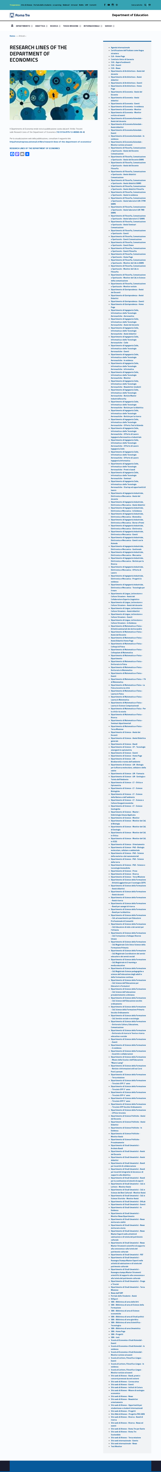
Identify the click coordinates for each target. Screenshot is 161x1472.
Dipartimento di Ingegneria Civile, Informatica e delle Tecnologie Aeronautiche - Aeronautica (125, 313)
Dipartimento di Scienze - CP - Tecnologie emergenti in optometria (128, 748)
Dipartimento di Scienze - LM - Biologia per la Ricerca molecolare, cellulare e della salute (128, 767)
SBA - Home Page (118, 1331)
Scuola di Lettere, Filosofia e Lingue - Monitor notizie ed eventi (126, 1371)
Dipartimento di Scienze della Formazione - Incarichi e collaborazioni (128, 1052)
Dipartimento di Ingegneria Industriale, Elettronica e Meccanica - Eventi (127, 533)
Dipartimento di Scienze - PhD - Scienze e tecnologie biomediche (128, 866)
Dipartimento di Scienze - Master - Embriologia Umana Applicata (125, 813)
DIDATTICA (40, 25)
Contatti (93, 5)
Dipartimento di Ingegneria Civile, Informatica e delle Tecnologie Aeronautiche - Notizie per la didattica (127, 404)
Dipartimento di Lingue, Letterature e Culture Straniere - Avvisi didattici (126, 610)
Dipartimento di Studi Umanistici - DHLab (128, 1201)
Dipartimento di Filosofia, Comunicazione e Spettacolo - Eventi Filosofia (128, 250)
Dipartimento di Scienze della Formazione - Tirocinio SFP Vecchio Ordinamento (128, 1105)
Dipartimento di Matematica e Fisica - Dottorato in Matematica (127, 669)
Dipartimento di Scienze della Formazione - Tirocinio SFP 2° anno (128, 1082)
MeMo (81, 5)
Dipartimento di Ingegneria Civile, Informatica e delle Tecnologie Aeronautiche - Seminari (125, 475)
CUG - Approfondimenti (120, 62)
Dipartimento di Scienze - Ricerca (125, 874)
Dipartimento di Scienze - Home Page (126, 755)
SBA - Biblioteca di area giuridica (124, 1319)
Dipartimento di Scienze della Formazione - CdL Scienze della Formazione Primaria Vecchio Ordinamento (128, 1009)
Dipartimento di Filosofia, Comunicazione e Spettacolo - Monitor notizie (128, 285)
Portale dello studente (42, 5)
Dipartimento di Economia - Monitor (126, 109)
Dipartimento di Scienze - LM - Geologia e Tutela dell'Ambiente (128, 778)
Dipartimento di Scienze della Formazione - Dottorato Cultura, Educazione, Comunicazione (128, 1024)
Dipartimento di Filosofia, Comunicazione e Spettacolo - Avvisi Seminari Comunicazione (128, 224)
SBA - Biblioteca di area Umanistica (125, 1328)
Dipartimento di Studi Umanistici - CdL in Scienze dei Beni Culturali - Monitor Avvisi (128, 1191)
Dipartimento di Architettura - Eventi (126, 83)
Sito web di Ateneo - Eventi (122, 1384)
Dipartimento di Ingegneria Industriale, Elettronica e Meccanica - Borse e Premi (127, 521)
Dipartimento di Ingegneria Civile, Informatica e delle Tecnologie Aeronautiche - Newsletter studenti (126, 384)
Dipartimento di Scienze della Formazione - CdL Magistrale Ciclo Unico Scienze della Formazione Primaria (128, 944)
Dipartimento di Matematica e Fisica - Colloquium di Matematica (127, 651)
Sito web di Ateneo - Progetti (123, 1411)
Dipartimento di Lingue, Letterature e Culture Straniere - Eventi (126, 616)
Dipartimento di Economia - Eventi (125, 103)
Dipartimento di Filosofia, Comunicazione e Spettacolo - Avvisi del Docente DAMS (128, 158)
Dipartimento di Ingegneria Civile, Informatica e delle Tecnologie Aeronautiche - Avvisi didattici (125, 331)
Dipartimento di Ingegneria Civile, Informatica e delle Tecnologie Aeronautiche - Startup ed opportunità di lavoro (128, 486)
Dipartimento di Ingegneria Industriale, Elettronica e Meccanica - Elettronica (127, 527)
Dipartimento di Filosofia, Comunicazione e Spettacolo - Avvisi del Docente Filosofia (128, 165)
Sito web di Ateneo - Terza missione (126, 1437)
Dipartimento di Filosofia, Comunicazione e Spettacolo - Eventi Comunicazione (128, 238)
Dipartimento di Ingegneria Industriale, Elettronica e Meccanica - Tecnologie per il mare (128, 587)
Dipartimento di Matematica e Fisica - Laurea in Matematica (127, 698)
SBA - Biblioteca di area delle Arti (125, 1301)
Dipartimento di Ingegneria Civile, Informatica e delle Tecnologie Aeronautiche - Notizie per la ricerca (126, 413)
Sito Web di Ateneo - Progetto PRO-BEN (128, 1414)
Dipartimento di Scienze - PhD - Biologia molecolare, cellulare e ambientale (127, 849)
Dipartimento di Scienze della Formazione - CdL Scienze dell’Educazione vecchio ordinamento (128, 1001)
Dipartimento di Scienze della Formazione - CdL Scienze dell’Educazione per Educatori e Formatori (128, 983)
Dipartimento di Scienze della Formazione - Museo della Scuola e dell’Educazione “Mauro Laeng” (128, 1060)
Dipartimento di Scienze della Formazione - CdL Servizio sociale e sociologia (128, 1017)
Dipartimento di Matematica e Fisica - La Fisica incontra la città (128, 686)
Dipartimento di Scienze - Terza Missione (128, 876)
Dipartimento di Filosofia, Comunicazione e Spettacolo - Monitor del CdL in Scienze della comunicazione (128, 277)
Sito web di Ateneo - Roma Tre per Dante (128, 1428)
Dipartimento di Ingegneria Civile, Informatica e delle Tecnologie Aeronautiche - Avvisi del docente (125, 322)
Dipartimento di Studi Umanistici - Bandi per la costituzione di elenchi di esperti (128, 1179)
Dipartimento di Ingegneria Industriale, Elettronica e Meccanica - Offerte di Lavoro (127, 570)
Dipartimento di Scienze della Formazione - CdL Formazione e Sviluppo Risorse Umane (128, 936)
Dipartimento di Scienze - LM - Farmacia (127, 773)
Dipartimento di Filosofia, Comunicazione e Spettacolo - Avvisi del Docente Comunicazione (128, 150)
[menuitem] (12, 26)
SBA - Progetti (117, 1334)
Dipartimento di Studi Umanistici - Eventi (128, 1204)
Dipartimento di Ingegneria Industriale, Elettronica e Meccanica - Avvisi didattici (128, 503)
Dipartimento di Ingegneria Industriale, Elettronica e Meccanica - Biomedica (127, 515)
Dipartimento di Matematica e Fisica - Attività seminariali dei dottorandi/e (127, 627)
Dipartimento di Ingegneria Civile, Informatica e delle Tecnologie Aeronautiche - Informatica (125, 366)
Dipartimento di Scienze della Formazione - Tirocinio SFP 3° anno (128, 1088)
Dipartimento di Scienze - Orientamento (128, 844)
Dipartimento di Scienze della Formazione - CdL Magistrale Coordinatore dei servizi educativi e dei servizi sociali (128, 953)
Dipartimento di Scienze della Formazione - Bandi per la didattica (128, 911)
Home (12, 35)
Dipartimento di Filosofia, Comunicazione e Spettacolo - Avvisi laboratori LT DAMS (128, 217)
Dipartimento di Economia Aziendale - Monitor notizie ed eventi (127, 143)
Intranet (74, 5)
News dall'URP (117, 1293)
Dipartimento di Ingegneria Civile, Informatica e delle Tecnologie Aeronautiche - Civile (125, 339)
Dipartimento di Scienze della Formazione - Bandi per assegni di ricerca (128, 905)
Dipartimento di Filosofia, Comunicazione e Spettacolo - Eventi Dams (128, 244)
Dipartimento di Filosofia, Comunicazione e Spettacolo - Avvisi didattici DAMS (128, 182)
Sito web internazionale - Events (124, 1440)
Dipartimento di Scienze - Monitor (125, 817)
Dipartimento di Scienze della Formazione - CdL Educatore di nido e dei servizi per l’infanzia (128, 927)
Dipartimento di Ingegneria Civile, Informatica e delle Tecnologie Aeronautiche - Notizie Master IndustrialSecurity (125, 394)
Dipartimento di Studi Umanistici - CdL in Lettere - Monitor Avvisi (128, 1185)
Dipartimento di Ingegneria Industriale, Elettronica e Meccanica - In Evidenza (127, 509)
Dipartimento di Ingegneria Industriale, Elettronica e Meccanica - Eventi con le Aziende (127, 540)
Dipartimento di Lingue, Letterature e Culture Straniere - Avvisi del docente (126, 604)
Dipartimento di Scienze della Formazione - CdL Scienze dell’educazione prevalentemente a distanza (128, 992)
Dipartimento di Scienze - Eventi (124, 753)
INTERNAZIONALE (92, 25)
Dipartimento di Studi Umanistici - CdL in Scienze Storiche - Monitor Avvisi (128, 1197)
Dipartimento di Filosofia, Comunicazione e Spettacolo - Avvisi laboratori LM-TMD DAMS (128, 210)
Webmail (66, 5)
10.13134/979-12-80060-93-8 (70, 132)
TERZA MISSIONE (70, 25)
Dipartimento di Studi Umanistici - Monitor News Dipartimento (125, 1215)
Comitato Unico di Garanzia (122, 59)
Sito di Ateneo (26, 5)
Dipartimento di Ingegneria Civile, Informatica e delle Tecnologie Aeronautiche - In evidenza (125, 357)
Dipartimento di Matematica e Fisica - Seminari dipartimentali (127, 722)
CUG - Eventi (116, 65)
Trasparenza (15, 5)
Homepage (12, 25)
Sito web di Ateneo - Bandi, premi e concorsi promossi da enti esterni (125, 1377)
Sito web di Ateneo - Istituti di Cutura (127, 1387)
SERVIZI (108, 25)
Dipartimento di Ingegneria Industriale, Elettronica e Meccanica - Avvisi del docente (127, 496)
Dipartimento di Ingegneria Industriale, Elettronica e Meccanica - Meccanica (127, 553)
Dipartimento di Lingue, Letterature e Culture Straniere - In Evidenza (126, 621)
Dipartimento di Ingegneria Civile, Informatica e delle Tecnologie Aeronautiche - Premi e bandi (125, 466)
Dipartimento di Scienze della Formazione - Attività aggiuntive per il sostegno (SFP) (128, 881)
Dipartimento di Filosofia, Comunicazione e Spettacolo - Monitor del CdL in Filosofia (128, 269)
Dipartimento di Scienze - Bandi (124, 744)
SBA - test (115, 1337)
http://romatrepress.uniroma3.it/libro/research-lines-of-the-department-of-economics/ (50, 141)
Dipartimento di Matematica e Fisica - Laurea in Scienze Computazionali (127, 704)
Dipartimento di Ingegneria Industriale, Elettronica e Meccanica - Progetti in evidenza (127, 578)
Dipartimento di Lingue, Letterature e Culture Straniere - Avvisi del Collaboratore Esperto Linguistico (126, 596)
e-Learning (57, 5)
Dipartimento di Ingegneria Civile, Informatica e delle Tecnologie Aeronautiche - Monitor (125, 375)
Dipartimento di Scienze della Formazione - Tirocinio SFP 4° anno (128, 1094)
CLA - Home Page (118, 56)
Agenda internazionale (120, 47)
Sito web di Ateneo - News (122, 1396)
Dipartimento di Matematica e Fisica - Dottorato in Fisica (127, 663)
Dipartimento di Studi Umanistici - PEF (127, 1254)
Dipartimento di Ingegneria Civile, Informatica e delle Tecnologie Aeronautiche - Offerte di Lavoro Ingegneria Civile (125, 444)
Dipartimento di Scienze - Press (124, 871)
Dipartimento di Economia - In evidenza (127, 106)
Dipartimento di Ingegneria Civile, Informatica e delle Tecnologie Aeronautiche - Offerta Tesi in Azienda (127, 422)
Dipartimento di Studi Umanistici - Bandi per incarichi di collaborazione (128, 1164)
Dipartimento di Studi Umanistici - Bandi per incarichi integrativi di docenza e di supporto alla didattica (128, 1172)
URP (86, 5)
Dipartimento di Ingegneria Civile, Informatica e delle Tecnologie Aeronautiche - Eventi (125, 348)
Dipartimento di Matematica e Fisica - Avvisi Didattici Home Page (127, 639)
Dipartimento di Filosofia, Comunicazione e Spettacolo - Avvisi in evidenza (128, 193)
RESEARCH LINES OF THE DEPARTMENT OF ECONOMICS (35, 148)
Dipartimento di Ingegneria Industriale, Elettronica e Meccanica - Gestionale (127, 548)
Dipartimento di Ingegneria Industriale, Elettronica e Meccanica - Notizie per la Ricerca (127, 561)
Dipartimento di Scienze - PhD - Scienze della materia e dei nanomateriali (127, 855)
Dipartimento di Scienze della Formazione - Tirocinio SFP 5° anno (128, 1100)
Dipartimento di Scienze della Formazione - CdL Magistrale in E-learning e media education (128, 962)
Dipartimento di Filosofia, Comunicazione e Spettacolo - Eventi (128, 232)
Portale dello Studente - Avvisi (124, 1296)
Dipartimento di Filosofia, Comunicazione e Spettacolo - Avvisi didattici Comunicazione (128, 174)
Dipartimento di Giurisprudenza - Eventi (127, 301)
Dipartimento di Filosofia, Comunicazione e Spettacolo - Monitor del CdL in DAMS (128, 261)
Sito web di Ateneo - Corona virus (125, 1381)
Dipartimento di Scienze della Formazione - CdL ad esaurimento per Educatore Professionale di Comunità (128, 918)
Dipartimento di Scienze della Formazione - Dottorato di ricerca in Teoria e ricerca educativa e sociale (128, 1033)
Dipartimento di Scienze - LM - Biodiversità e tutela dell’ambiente (125, 760)
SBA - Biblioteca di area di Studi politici (127, 1316)
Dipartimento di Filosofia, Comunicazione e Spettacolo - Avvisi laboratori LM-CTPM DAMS (128, 201)
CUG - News (115, 68)
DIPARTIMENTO (23, 25)
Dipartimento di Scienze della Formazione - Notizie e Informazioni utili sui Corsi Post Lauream (128, 1068)
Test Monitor (116, 1446)
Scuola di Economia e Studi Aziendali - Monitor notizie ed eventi (127, 1353)
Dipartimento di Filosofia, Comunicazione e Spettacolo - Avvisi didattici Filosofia (128, 188)
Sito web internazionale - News (124, 1443)
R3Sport (114, 1299)
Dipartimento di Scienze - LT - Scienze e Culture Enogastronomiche (127, 801)
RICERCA (54, 25)
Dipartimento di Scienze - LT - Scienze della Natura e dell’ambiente (126, 795)
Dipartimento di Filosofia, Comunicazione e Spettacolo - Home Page (128, 255)
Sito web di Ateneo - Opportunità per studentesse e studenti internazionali (127, 1406)
